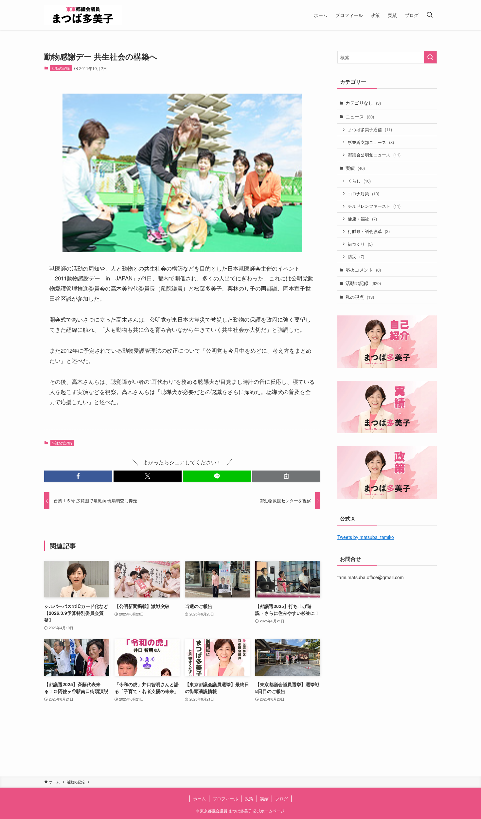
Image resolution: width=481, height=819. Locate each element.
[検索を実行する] (430, 57)
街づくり (360, 244)
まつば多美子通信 (370, 129)
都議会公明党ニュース (374, 154)
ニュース (360, 116)
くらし (359, 181)
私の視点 (360, 297)
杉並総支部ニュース (371, 142)
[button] (78, 476)
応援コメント (363, 269)
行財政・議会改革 (369, 231)
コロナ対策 (363, 193)
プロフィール (225, 798)
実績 (355, 168)
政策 (249, 798)
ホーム (199, 798)
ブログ (281, 798)
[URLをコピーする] (286, 476)
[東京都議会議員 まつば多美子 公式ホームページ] (83, 15)
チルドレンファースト (374, 206)
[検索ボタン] (429, 15)
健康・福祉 (362, 219)
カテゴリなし (363, 102)
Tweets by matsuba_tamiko (365, 537)
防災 (356, 256)
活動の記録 (61, 68)
